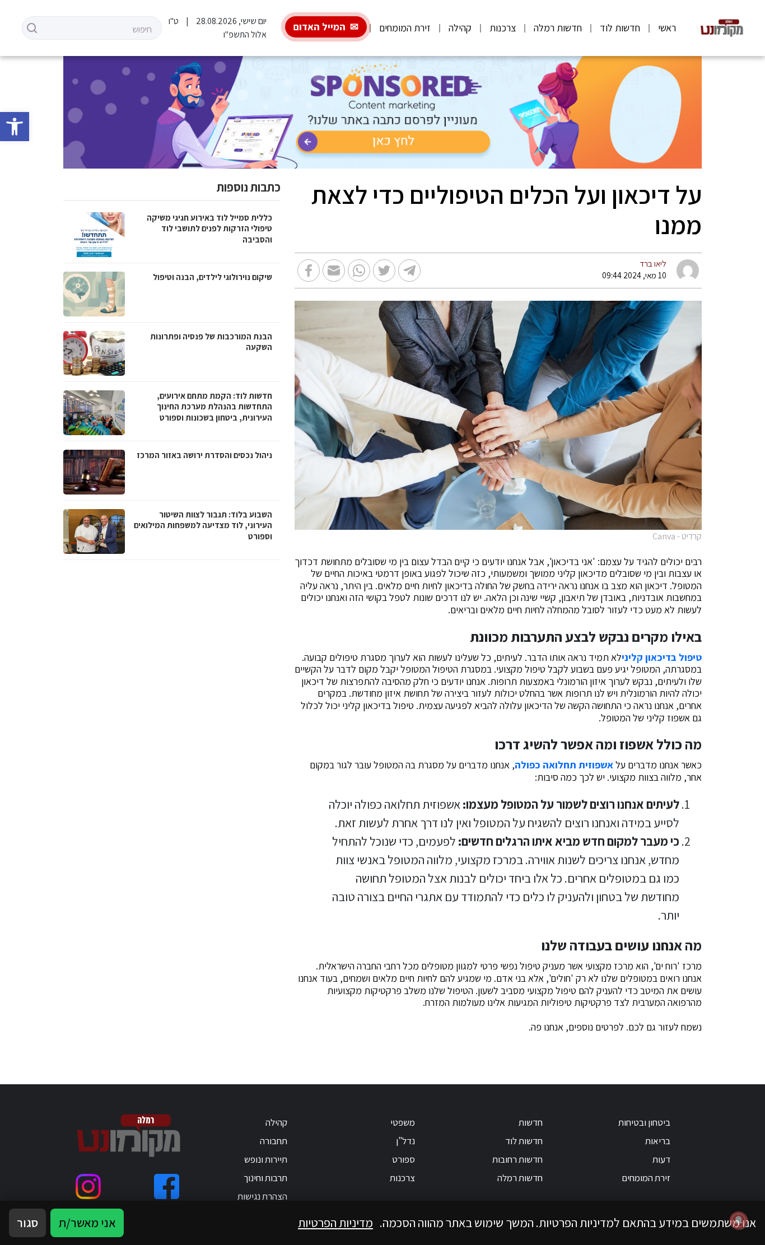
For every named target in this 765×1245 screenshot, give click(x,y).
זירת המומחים (405, 27)
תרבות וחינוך (265, 1178)
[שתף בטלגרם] (409, 270)
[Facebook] (166, 1186)
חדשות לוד (620, 27)
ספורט (403, 1159)
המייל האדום (319, 26)
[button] (14, 126)
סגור (27, 1222)
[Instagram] (88, 1186)
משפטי (402, 1122)
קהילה (460, 27)
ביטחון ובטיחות (644, 1122)
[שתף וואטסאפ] (359, 270)
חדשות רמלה (558, 27)
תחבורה (273, 1141)
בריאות (657, 1141)
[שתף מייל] (334, 270)
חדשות (531, 1122)
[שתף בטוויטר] (384, 270)
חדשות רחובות (517, 1159)
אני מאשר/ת (87, 1222)
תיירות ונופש (265, 1159)
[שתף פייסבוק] (308, 270)
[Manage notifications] (739, 1220)
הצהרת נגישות (262, 1196)
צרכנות (502, 27)
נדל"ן (405, 1141)
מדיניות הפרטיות (335, 1222)
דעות (661, 1159)
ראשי (667, 27)
